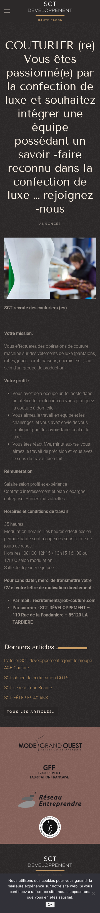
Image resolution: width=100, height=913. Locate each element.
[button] (7, 11)
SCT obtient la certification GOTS (36, 677)
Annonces (50, 224)
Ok (50, 904)
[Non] (93, 893)
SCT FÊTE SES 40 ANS (26, 697)
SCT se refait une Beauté (28, 687)
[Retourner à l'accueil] (50, 11)
